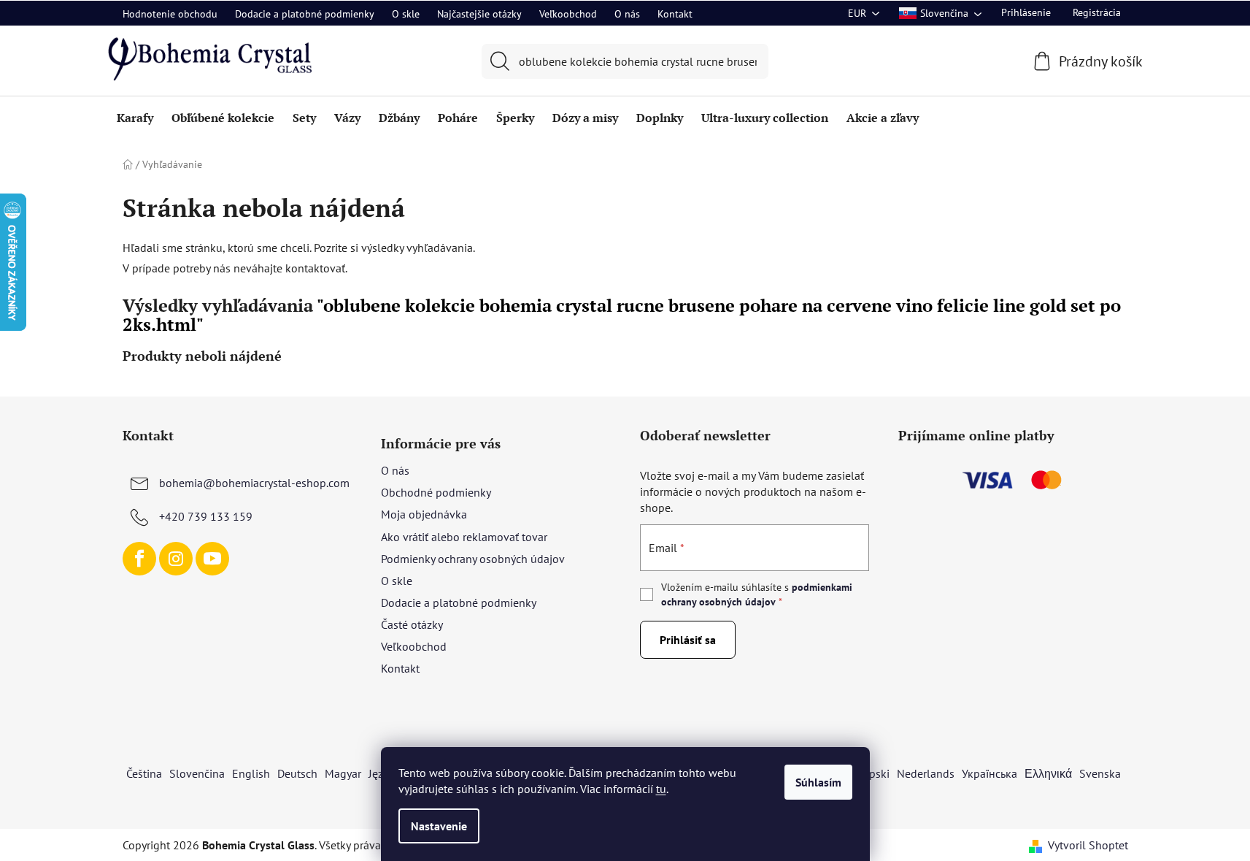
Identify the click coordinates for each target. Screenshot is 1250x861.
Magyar (343, 773)
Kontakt (674, 13)
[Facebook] (139, 558)
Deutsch (297, 773)
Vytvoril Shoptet (1088, 845)
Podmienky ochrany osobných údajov (473, 558)
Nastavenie (439, 826)
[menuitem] (135, 117)
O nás (627, 13)
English (251, 773)
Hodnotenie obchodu (170, 13)
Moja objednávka (424, 514)
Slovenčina (197, 773)
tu (661, 788)
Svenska (1100, 773)
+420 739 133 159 (205, 516)
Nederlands (925, 773)
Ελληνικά (1048, 773)
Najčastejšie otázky (479, 13)
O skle (406, 13)
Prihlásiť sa (688, 639)
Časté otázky (412, 624)
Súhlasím (818, 782)
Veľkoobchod (568, 13)
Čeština (144, 773)
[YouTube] (212, 558)
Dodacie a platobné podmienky (304, 13)
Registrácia (1097, 12)
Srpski (874, 773)
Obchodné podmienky (436, 492)
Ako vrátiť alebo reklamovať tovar (464, 536)
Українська (989, 773)
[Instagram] (176, 558)
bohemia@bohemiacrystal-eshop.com (254, 482)
